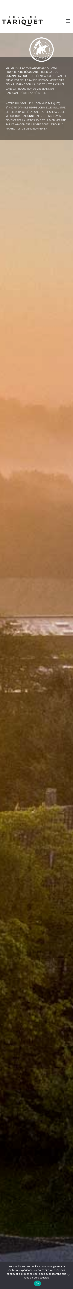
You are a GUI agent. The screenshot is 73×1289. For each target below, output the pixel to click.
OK (37, 1283)
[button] (65, 20)
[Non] (68, 1275)
